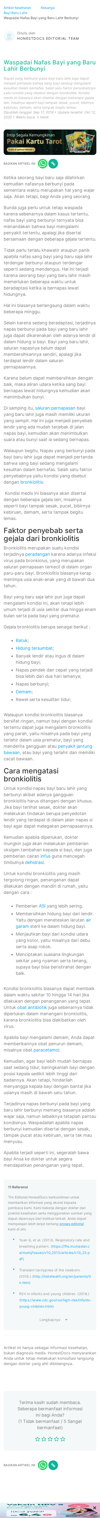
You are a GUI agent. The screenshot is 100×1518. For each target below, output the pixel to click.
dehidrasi (34, 862)
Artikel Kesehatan (18, 8)
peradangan (37, 554)
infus (45, 856)
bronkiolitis (31, 482)
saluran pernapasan (55, 408)
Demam (24, 691)
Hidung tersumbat (34, 648)
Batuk (22, 640)
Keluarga (48, 8)
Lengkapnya (50, 1320)
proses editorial (71, 1224)
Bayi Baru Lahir (16, 13)
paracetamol (46, 1050)
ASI (42, 905)
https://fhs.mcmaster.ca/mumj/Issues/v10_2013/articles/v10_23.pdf (54, 1252)
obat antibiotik (32, 1007)
